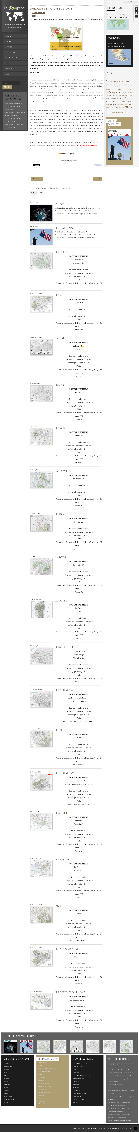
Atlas (33, 15)
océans (107, 104)
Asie (115, 17)
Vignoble (129, 101)
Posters (124, 87)
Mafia (107, 110)
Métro (112, 107)
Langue (108, 89)
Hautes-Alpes (120, 81)
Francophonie (121, 101)
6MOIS (130, 84)
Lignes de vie (127, 95)
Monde (109, 15)
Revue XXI (129, 81)
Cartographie (110, 84)
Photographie (119, 107)
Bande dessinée (127, 92)
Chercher (7, 87)
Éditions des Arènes (122, 104)
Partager (98, 165)
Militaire (128, 107)
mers (119, 95)
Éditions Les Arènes (121, 84)
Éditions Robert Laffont (38, 13)
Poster (120, 98)
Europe (109, 17)
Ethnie (107, 98)
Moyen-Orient (123, 17)
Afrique (115, 15)
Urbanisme (108, 95)
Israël (114, 81)
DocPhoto (116, 87)
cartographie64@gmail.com (78, 276)
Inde (117, 110)
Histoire (113, 112)
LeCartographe (113, 92)
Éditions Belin (125, 89)
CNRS (108, 87)
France (121, 110)
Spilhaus (126, 112)
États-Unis (112, 110)
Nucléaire (113, 98)
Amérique (123, 15)
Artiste (109, 81)
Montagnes (119, 112)
